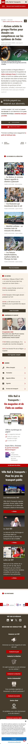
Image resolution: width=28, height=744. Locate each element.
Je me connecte (15, 122)
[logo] (14, 605)
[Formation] (25, 373)
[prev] (1, 604)
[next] (26, 604)
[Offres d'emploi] (25, 368)
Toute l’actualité (14, 310)
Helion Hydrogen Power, (8, 74)
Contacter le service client (14, 718)
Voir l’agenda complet (14, 355)
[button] (25, 721)
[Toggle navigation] (26, 2)
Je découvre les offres (14, 465)
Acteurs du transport (12, 388)
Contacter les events (14, 696)
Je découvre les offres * (14, 127)
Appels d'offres (10, 378)
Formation (9, 373)
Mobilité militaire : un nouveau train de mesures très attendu (13, 228)
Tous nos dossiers (14, 268)
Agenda (8, 383)
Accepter (14, 739)
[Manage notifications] (24, 740)
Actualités (3, 20)
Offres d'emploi (10, 367)
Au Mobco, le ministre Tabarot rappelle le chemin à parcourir (13, 179)
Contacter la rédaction (14, 674)
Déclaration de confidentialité (14, 742)
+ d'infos (14, 511)
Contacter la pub (14, 652)
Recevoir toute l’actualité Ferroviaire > (16, 6)
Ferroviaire (10, 20)
